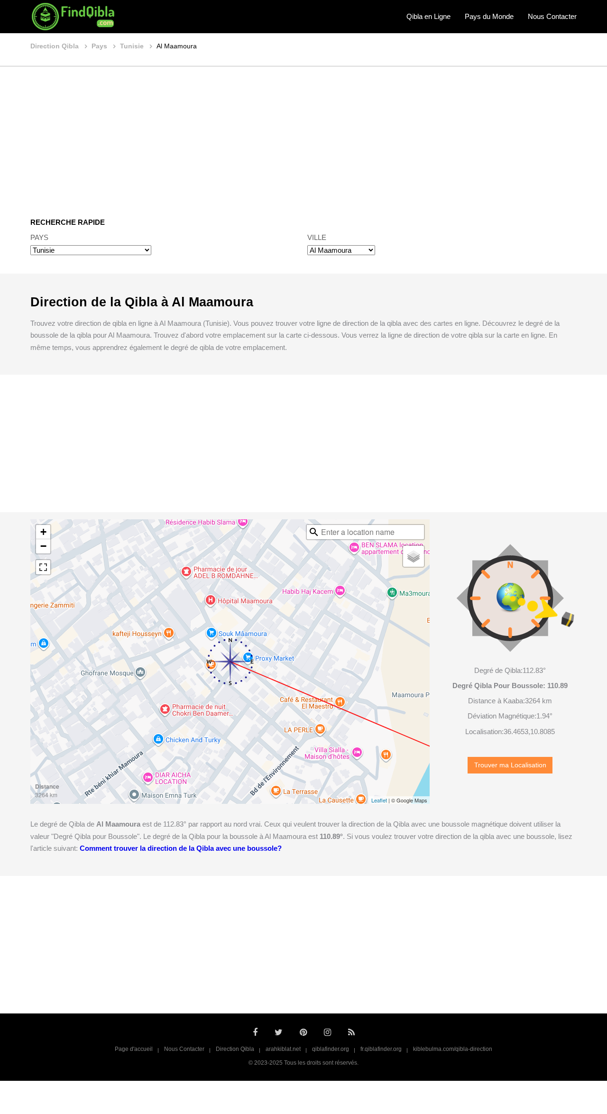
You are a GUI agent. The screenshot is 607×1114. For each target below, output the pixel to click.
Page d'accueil (134, 1049)
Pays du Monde (489, 16)
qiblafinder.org (330, 1049)
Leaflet (379, 800)
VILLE (316, 237)
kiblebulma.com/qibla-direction (452, 1049)
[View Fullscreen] (43, 567)
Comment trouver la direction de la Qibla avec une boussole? (181, 848)
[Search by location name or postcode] (314, 532)
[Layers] (413, 556)
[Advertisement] (303, 135)
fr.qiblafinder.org (381, 1049)
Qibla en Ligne (428, 16)
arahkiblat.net (283, 1049)
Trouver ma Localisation (510, 765)
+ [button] (43, 532)
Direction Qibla (235, 1049)
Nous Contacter (552, 16)
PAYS (39, 237)
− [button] (43, 546)
